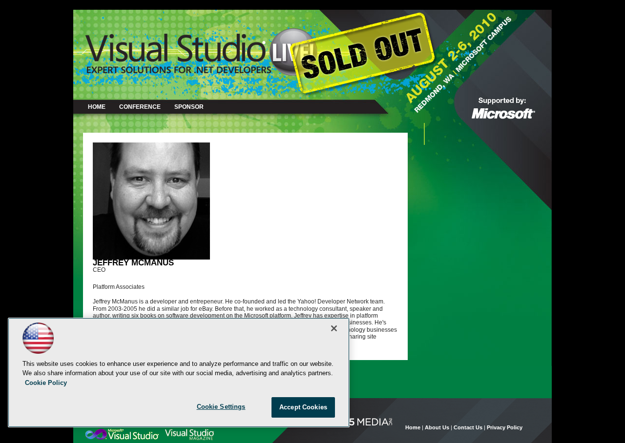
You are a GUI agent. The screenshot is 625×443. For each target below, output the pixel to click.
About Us (437, 427)
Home (96, 106)
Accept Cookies (303, 407)
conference (140, 106)
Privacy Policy (504, 427)
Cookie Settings (221, 406)
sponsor (189, 106)
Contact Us (468, 427)
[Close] (334, 328)
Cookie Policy (46, 382)
